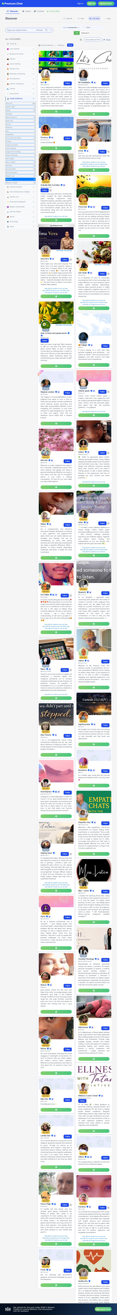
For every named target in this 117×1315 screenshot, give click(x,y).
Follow (70, 45)
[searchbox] (96, 27)
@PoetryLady (45, 338)
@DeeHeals (82, 275)
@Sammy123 (45, 855)
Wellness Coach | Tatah (88, 1096)
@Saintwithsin (45, 84)
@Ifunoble (81, 1209)
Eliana (43, 669)
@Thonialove (45, 140)
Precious (44, 137)
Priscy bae (82, 207)
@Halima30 (82, 1159)
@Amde (80, 153)
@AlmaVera (44, 261)
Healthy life (83, 1281)
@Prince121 (44, 1206)
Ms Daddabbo (84, 82)
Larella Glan (46, 1136)
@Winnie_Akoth (46, 1051)
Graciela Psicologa (86, 959)
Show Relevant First (92, 40)
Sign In (80, 3)
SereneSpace (46, 792)
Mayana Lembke (48, 392)
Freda (43, 1270)
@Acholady (44, 1272)
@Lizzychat (82, 594)
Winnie (44, 1048)
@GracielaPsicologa (84, 961)
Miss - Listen (83, 891)
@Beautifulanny (83, 454)
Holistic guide (84, 391)
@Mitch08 (44, 462)
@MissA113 (81, 893)
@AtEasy (43, 526)
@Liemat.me (82, 663)
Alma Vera (45, 259)
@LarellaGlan (45, 1138)
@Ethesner (44, 737)
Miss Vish (45, 1099)
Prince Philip (46, 1204)
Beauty (44, 985)
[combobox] (93, 27)
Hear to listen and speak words (54, 333)
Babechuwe (83, 1027)
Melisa (43, 524)
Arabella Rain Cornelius (50, 185)
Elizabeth (82, 592)
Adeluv (81, 452)
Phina (43, 916)
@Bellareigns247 (46, 187)
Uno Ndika (45, 595)
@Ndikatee (44, 597)
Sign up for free (103, 1309)
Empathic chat (84, 822)
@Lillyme (81, 726)
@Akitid (80, 347)
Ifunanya (82, 1207)
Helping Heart (46, 853)
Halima (81, 661)
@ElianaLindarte (46, 671)
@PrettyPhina (45, 919)
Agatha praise (84, 724)
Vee (42, 82)
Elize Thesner (46, 735)
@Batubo (43, 987)
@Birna (80, 772)
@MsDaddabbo (83, 85)
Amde (81, 151)
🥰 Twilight (83, 345)
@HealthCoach (83, 525)
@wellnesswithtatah (84, 1098)
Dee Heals (82, 273)
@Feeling (81, 1029)
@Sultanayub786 (83, 1283)
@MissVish (44, 1101)
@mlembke (44, 394)
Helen (80, 522)
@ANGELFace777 (46, 794)
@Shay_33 (81, 393)
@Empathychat (83, 824)
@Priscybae (82, 209)
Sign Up (91, 3)
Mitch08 (44, 460)
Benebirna (82, 770)
